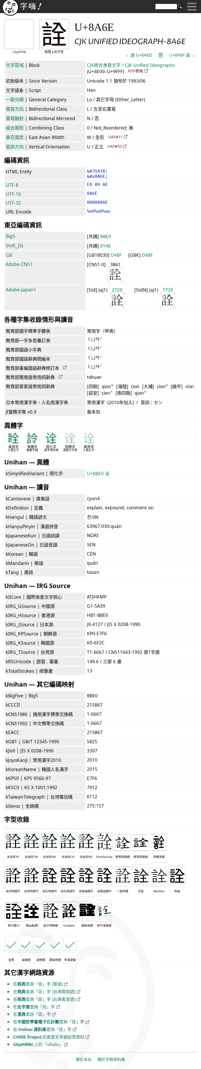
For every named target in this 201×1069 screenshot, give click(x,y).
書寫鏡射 (15, 118)
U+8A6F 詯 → (182, 55)
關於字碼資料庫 (111, 1059)
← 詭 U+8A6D (138, 55)
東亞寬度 (15, 137)
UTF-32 (13, 203)
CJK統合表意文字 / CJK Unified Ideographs (131, 65)
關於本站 (84, 1059)
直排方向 (15, 146)
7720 (168, 290)
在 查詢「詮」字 (42, 1029)
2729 (117, 290)
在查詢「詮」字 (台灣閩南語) (44, 992)
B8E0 (105, 236)
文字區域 (15, 65)
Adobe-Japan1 (21, 289)
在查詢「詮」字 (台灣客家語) (44, 999)
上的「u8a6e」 (38, 1044)
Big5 (10, 236)
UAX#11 (115, 136)
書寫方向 (15, 109)
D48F (116, 255)
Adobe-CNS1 (19, 264)
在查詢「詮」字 (34, 1007)
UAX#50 (114, 146)
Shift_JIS (15, 245)
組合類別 (15, 128)
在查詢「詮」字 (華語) (38, 984)
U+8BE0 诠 (98, 473)
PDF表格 (135, 70)
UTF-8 (12, 185)
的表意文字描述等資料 (48, 1037)
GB (9, 255)
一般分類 (15, 99)
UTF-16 (13, 194)
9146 (105, 246)
